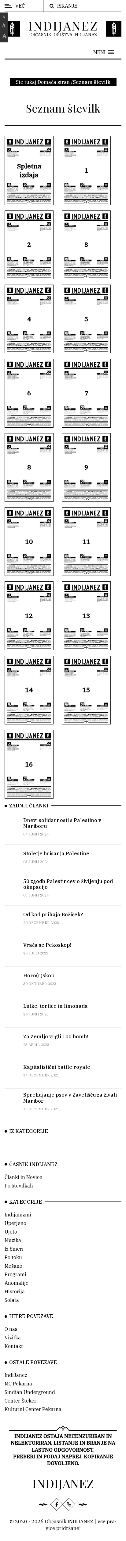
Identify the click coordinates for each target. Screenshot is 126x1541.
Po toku (13, 1257)
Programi (15, 1274)
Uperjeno (15, 1223)
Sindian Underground (30, 1392)
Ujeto (11, 1232)
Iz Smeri (14, 1249)
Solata (12, 1300)
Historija (15, 1291)
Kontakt (14, 1346)
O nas (11, 1329)
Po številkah (19, 1186)
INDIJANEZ (63, 25)
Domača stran (54, 82)
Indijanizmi (18, 1215)
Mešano (13, 1266)
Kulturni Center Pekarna (33, 1409)
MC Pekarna (18, 1384)
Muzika (13, 1240)
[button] (103, 52)
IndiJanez (16, 1375)
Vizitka (13, 1337)
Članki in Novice (23, 1177)
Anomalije (16, 1283)
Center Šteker (20, 1401)
